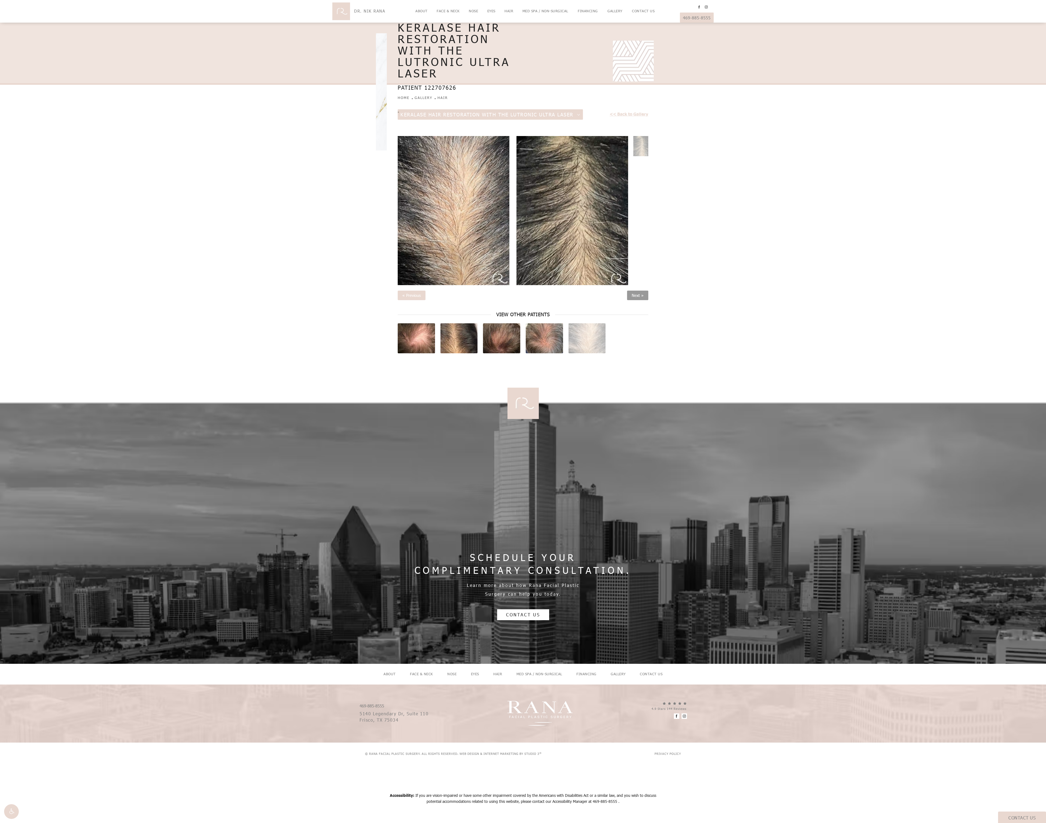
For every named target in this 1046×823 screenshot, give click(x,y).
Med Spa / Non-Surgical (545, 11)
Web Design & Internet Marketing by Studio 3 (501, 753)
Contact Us (643, 11)
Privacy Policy (668, 753)
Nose (473, 11)
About (421, 11)
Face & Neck (448, 11)
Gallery (614, 11)
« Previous (411, 295)
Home (403, 98)
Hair (508, 11)
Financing (588, 11)
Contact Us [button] (1022, 817)
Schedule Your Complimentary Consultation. (523, 564)
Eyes (491, 11)
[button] (11, 811)
